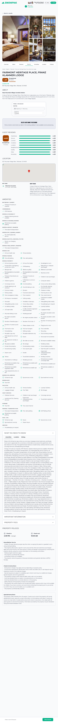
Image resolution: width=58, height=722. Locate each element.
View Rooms (47, 719)
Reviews (21, 64)
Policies (52, 64)
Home (3, 69)
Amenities (36, 64)
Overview (6, 64)
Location (44, 64)
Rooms (29, 64)
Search (7, 69)
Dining (23, 437)
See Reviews (12, 81)
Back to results (8, 13)
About (13, 64)
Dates (15, 106)
